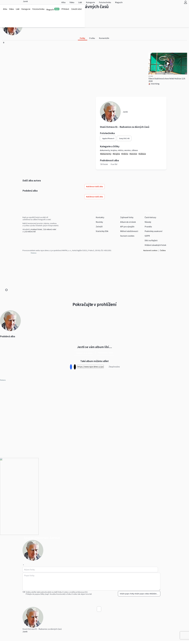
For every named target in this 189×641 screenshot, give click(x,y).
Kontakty (100, 217)
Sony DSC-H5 (124, 138)
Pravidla (148, 226)
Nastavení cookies (150, 250)
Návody (148, 222)
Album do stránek (128, 222)
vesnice (127, 150)
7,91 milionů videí (49, 229)
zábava (135, 150)
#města (124, 154)
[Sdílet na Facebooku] (71, 367)
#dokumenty (105, 154)
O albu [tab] (92, 38)
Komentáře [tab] (104, 38)
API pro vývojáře (127, 226)
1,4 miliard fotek (35, 229)
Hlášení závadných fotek (155, 245)
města (120, 150)
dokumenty (105, 150)
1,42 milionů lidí (29, 231)
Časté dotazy (150, 217)
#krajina (116, 154)
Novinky (99, 222)
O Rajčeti (100, 212)
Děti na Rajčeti (151, 240)
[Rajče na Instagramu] (24, 237)
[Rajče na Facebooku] (23, 237)
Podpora (149, 212)
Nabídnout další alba (94, 186)
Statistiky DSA (102, 231)
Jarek (24, 631)
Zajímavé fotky (126, 217)
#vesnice (133, 154)
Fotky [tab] (82, 38)
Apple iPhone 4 (108, 138)
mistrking (154, 83)
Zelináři (99, 226)
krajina (114, 150)
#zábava (142, 154)
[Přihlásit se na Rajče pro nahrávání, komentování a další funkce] (185, 2)
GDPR (147, 235)
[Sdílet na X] (74, 367)
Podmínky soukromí (153, 231)
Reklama (124, 212)
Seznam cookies (127, 235)
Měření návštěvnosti (129, 231)
